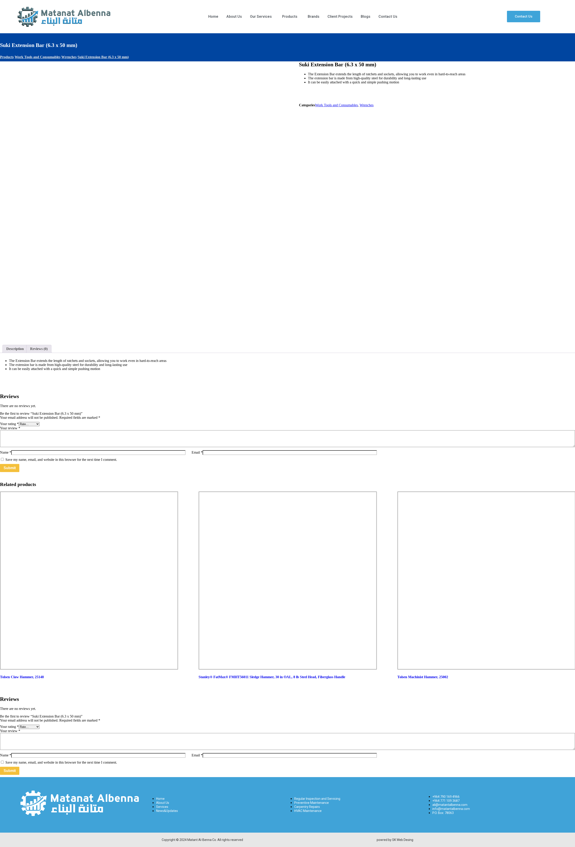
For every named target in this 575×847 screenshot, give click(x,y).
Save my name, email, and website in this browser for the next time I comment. (61, 459)
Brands (313, 16)
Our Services (261, 16)
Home (213, 16)
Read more (81, 655)
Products (289, 16)
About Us (234, 16)
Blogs (365, 16)
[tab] (15, 349)
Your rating (9, 424)
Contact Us (387, 16)
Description (15, 349)
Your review (10, 428)
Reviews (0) (39, 349)
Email (197, 452)
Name (5, 452)
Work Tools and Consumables (336, 105)
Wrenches (367, 105)
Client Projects (340, 16)
